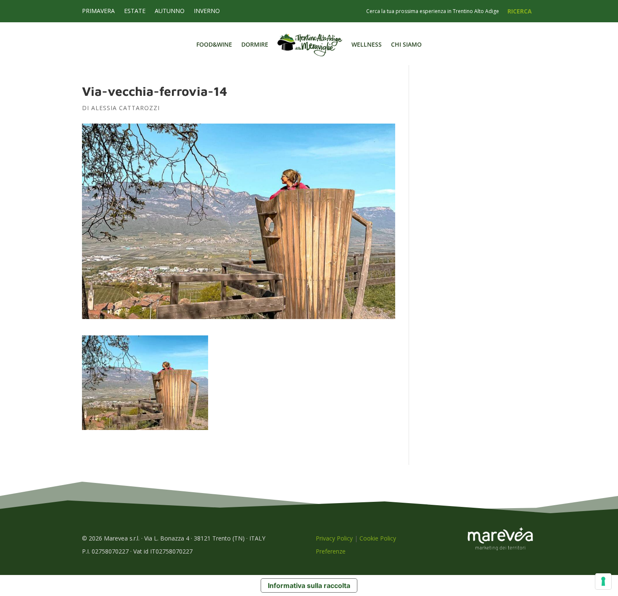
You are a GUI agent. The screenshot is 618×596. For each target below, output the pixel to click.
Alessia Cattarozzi (125, 108)
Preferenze (331, 551)
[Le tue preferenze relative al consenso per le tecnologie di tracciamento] (603, 581)
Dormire (254, 44)
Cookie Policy (377, 538)
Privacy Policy (334, 538)
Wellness (366, 44)
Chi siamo (406, 44)
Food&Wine (214, 44)
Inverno (207, 11)
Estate (134, 11)
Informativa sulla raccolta (309, 585)
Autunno (170, 11)
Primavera (98, 11)
